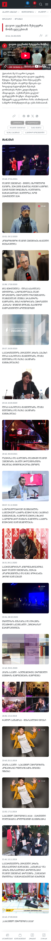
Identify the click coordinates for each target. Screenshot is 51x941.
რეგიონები (33, 123)
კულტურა (17, 123)
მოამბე (19, 19)
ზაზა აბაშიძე (13, 133)
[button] (10, 12)
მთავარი (7, 19)
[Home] (4, 4)
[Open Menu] (46, 4)
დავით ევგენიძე (17, 128)
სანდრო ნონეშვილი (34, 133)
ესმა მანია (36, 128)
